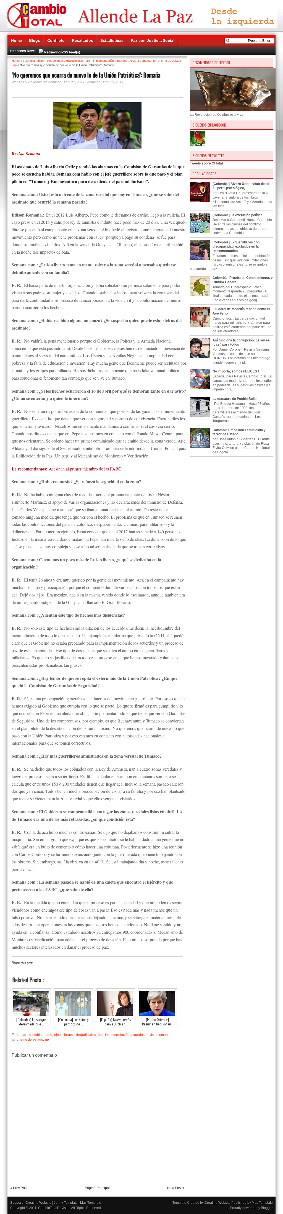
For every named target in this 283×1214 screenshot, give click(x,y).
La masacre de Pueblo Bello (234, 399)
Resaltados (82, 40)
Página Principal (97, 1188)
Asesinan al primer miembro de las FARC (85, 469)
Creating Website (38, 1203)
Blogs (34, 40)
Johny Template (66, 1203)
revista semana (140, 60)
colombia (29, 60)
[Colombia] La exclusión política (238, 215)
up (15, 65)
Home (16, 40)
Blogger (267, 1208)
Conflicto (56, 40)
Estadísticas (112, 40)
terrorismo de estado (167, 60)
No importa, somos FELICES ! (236, 371)
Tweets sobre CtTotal (206, 163)
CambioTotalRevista (53, 1208)
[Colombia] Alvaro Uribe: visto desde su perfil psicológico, (242, 186)
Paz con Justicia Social (152, 40)
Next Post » (175, 1188)
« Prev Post (18, 1188)
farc (88, 60)
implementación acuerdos (110, 60)
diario (40, 60)
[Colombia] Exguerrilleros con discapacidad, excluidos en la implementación (236, 246)
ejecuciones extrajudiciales (65, 60)
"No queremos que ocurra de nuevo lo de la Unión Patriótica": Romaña (86, 74)
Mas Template (90, 1203)
